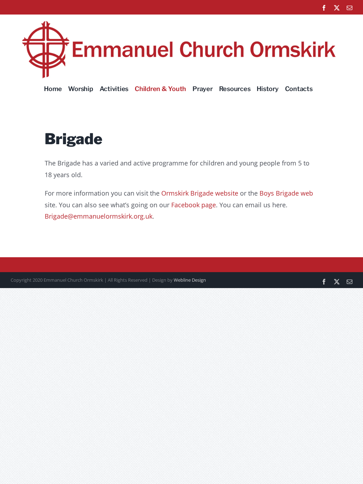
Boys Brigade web (286, 193)
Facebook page (193, 205)
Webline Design (190, 280)
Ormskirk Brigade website (199, 193)
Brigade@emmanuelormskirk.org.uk (98, 216)
